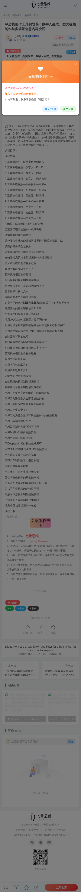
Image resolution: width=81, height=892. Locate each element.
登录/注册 (50, 109)
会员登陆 (68, 109)
